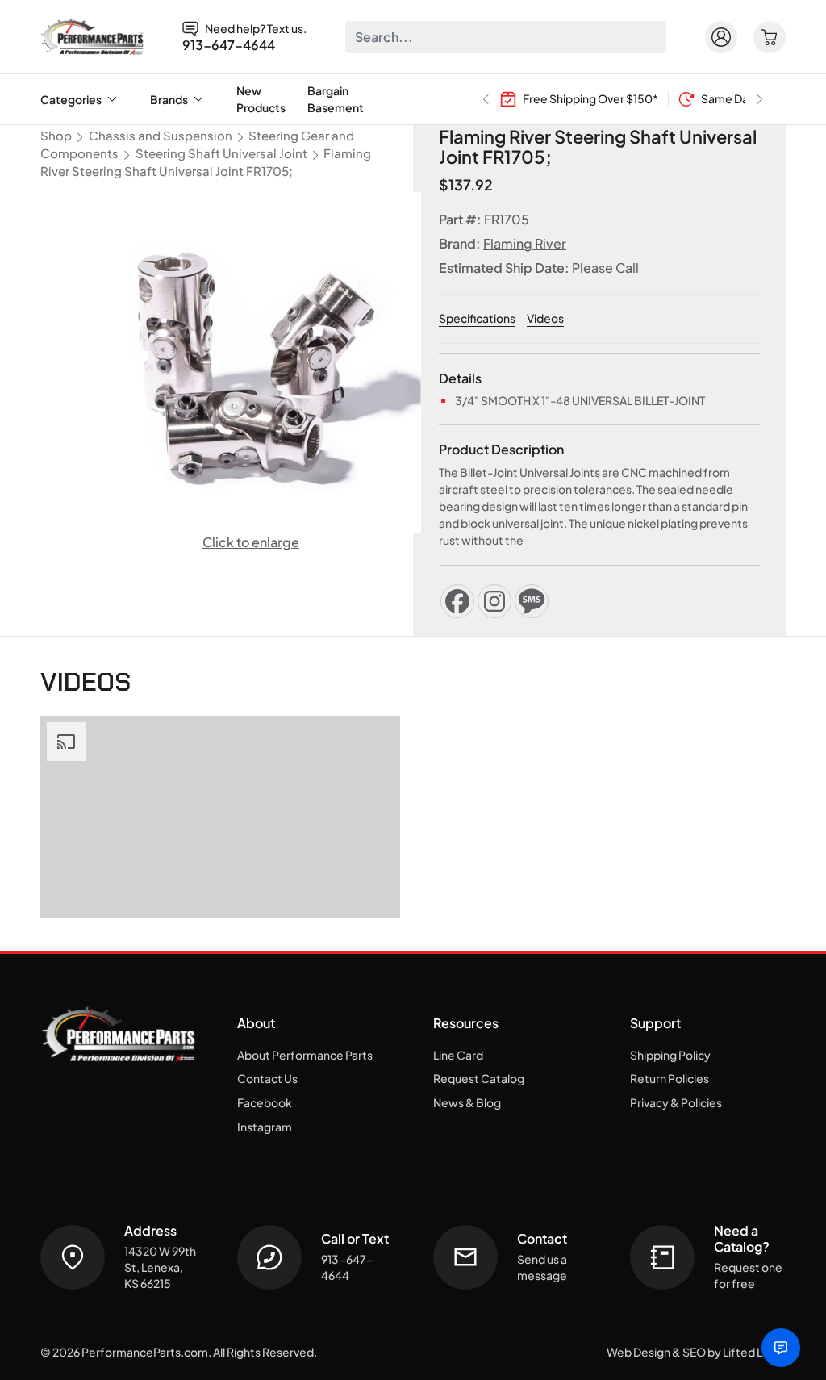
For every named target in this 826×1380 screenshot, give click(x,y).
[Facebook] (457, 601)
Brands (169, 99)
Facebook (264, 1102)
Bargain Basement (335, 99)
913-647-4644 (228, 45)
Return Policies (669, 1078)
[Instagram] (494, 601)
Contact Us (267, 1078)
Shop (56, 135)
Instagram (264, 1126)
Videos (545, 318)
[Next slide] (760, 99)
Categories (71, 99)
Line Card (458, 1055)
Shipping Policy (670, 1055)
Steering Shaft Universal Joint (221, 153)
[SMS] (532, 601)
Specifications (477, 318)
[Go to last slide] (486, 99)
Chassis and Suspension (160, 135)
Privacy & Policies (676, 1102)
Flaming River (524, 243)
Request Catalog (478, 1078)
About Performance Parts (305, 1055)
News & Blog (467, 1102)
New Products (261, 99)
